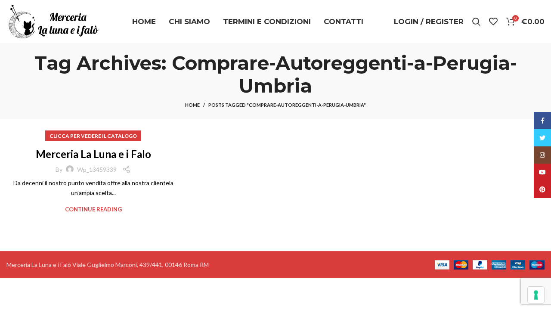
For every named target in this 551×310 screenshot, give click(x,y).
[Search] (476, 21)
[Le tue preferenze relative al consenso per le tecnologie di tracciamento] (536, 295)
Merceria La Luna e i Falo (93, 154)
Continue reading (93, 209)
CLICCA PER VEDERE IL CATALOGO (93, 136)
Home (192, 105)
